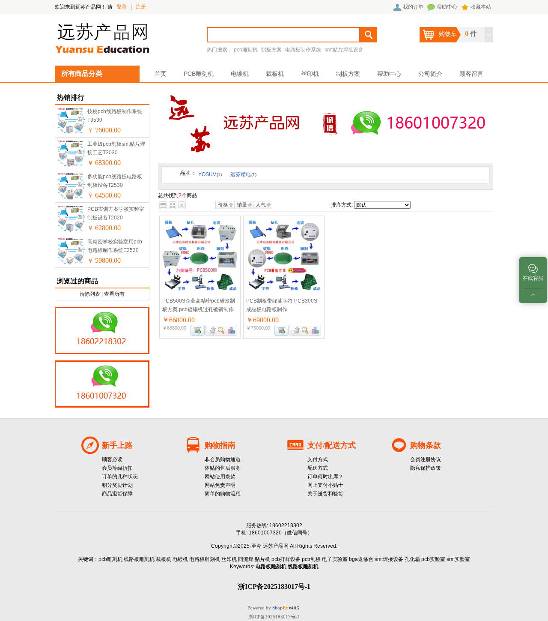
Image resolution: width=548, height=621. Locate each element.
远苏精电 (243, 174)
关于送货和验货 (325, 494)
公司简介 (430, 73)
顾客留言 (471, 73)
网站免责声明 (220, 485)
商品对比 (231, 330)
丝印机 (310, 73)
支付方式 (317, 459)
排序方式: (342, 205)
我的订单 (413, 7)
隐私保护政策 (425, 468)
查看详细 (221, 330)
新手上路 (117, 445)
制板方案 (271, 50)
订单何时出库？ (325, 477)
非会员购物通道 (223, 459)
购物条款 (425, 445)
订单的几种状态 (120, 477)
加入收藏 (211, 330)
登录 (121, 7)
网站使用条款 (220, 477)
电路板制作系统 (303, 50)
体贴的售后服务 (223, 468)
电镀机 (240, 73)
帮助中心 (447, 7)
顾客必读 (112, 459)
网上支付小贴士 (325, 485)
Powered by (267, 607)
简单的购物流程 (223, 494)
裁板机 (275, 73)
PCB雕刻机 (199, 73)
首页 (161, 73)
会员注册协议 (425, 459)
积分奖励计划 (117, 485)
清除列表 (90, 294)
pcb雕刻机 (246, 50)
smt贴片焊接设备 (344, 50)
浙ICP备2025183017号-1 (274, 616)
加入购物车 (198, 330)
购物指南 (220, 445)
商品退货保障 (117, 494)
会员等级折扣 (117, 468)
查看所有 (114, 294)
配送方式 (317, 468)
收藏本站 (481, 7)
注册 (141, 7)
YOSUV (210, 174)
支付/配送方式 (331, 445)
